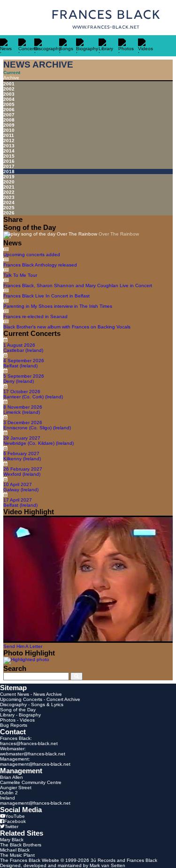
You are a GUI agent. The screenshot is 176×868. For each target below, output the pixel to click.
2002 (9, 88)
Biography (30, 714)
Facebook (15, 821)
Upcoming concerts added (31, 254)
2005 (9, 104)
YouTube (15, 816)
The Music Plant (17, 855)
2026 (9, 212)
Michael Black (15, 850)
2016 (9, 161)
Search (14, 668)
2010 (9, 130)
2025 (9, 207)
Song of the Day (18, 709)
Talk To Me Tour (20, 275)
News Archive (47, 694)
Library (7, 714)
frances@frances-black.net (29, 743)
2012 (9, 140)
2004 (9, 99)
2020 (9, 181)
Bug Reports (13, 725)
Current (11, 72)
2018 (9, 171)
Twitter (11, 826)
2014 (9, 150)
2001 (9, 83)
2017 (9, 166)
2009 (9, 125)
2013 (9, 145)
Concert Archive (63, 699)
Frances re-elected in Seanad (35, 316)
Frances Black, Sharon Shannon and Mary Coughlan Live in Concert (77, 285)
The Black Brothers (20, 844)
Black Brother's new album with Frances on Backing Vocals (66, 326)
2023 (9, 197)
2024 (9, 202)
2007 (9, 114)
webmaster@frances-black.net (32, 753)
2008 (9, 119)
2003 (9, 94)
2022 (9, 192)
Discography (13, 704)
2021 (9, 187)
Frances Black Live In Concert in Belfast (46, 295)
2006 (9, 109)
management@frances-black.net (35, 764)
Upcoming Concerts (21, 699)
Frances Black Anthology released (40, 264)
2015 (9, 156)
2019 (9, 176)
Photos (7, 720)
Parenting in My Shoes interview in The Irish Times (57, 306)
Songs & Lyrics (47, 704)
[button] (50, 235)
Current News (14, 694)
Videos (27, 720)
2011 (8, 135)
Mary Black (11, 839)
